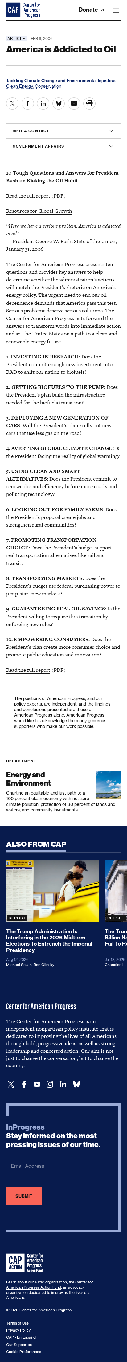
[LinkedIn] (63, 1084)
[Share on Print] (89, 103)
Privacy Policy (18, 1330)
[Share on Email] (74, 103)
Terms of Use (17, 1323)
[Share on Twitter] (12, 103)
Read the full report (28, 195)
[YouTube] (37, 1084)
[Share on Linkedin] (43, 103)
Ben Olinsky (44, 964)
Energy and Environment (28, 778)
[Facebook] (24, 1084)
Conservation (48, 86)
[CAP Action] (26, 1263)
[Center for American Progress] (14, 10)
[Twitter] (11, 1084)
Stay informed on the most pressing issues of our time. (53, 1136)
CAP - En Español (21, 1337)
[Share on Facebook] (28, 103)
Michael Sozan (19, 964)
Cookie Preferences (23, 1351)
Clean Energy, (20, 86)
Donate (89, 9)
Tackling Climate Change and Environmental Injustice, (61, 80)
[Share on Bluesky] (58, 103)
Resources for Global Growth (39, 211)
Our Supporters (19, 1344)
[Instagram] (50, 1084)
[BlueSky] (76, 1084)
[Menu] (116, 10)
